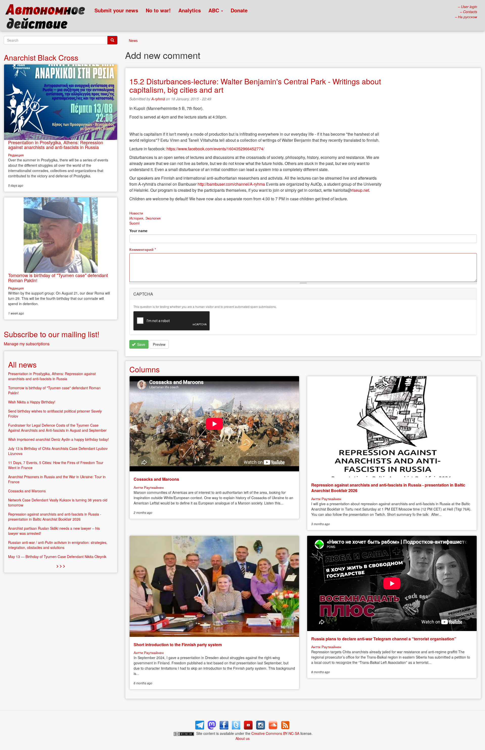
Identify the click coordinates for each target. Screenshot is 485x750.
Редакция (16, 154)
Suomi (134, 223)
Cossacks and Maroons (156, 479)
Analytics (189, 10)
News (133, 40)
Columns (144, 369)
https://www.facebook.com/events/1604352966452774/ (215, 149)
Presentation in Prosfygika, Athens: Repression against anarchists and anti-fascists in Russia (55, 145)
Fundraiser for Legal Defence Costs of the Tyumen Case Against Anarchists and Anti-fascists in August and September (57, 428)
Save (140, 344)
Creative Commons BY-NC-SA (275, 733)
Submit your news (116, 10)
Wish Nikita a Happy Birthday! (31, 401)
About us (242, 738)
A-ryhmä (158, 98)
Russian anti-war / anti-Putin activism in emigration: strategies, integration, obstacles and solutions (57, 545)
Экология (153, 218)
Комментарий (142, 249)
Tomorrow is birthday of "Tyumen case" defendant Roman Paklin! (58, 277)
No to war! (158, 10)
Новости (136, 212)
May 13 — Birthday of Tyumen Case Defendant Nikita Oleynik (57, 556)
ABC (214, 10)
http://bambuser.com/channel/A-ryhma (231, 184)
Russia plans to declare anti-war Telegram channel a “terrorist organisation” (383, 639)
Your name (138, 230)
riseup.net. (360, 190)
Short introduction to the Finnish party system (178, 644)
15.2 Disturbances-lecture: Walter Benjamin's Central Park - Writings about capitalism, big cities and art (255, 85)
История (136, 218)
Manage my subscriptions (27, 344)
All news (22, 364)
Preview (159, 344)
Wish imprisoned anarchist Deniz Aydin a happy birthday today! (58, 439)
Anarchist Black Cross (41, 57)
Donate (239, 10)
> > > (60, 566)
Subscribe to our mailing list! (51, 334)
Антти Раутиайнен (149, 487)
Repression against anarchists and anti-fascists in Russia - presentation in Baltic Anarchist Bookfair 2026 (388, 487)
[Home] (47, 17)
